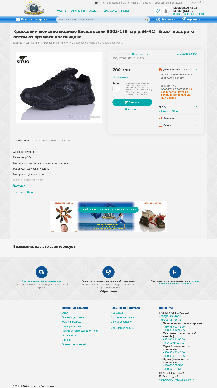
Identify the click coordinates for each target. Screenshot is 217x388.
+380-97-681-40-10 (174, 352)
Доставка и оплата (118, 2)
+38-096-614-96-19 (174, 339)
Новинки (61, 10)
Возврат (147, 2)
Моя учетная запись (122, 328)
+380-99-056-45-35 (174, 356)
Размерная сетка (72, 326)
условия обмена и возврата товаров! (179, 282)
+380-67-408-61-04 (174, 369)
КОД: (115, 58)
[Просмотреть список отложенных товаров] (157, 12)
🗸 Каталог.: (23, 192)
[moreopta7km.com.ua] (33, 10)
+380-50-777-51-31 (174, 365)
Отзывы (135, 2)
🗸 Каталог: (168, 111)
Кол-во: (117, 83)
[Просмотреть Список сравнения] (165, 12)
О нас (65, 312)
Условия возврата (72, 321)
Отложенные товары (123, 317)
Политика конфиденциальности (80, 330)
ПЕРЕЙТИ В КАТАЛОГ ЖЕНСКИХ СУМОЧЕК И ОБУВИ (108, 209)
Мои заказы (117, 312)
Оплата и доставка (73, 317)
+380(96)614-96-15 (185, 11)
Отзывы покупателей (74, 344)
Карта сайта (109, 10)
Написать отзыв (140, 54)
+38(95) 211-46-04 (173, 343)
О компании (78, 10)
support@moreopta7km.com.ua (176, 380)
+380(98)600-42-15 (185, 7)
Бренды (159, 2)
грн (97, 2)
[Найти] (146, 19)
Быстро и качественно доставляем (41, 281)
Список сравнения (121, 321)
